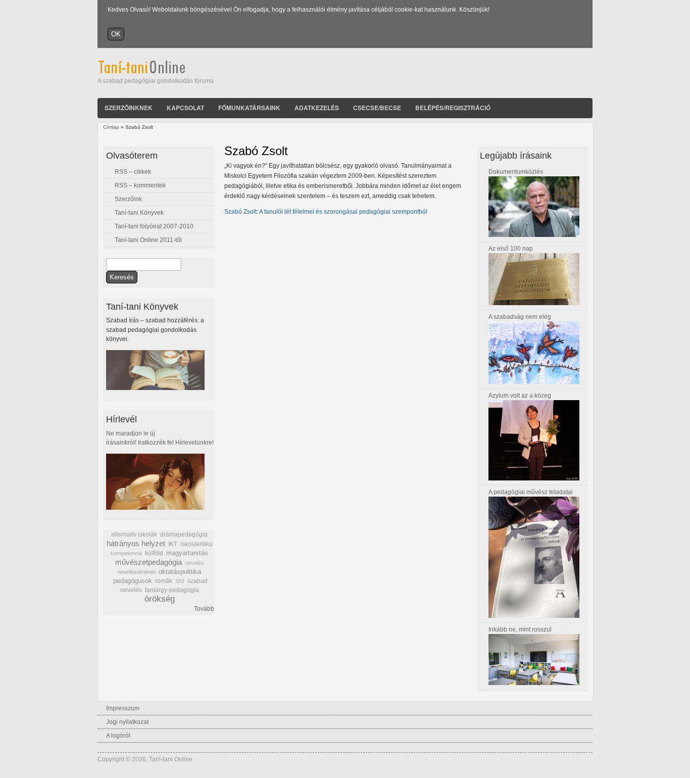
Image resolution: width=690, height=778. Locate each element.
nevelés (194, 563)
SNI (179, 581)
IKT (172, 544)
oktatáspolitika (180, 571)
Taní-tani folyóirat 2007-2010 (154, 226)
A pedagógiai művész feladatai (530, 492)
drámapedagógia (184, 534)
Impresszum (122, 708)
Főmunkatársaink (249, 107)
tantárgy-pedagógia (172, 590)
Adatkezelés (316, 107)
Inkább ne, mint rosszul (520, 629)
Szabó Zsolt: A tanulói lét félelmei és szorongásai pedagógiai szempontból (325, 211)
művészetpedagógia (148, 562)
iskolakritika (196, 544)
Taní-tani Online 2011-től (148, 240)
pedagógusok (132, 581)
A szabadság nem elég (519, 316)
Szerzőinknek (129, 107)
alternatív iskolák (134, 534)
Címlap (111, 127)
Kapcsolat (185, 107)
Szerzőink (128, 199)
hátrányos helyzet (136, 543)
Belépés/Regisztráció (452, 107)
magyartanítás (187, 553)
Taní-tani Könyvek (139, 212)
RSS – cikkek (133, 171)
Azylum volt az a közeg (519, 395)
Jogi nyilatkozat (127, 721)
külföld (154, 553)
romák (163, 581)
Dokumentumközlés (515, 171)
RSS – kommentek (140, 185)
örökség (159, 599)
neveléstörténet (137, 572)
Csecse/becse (377, 107)
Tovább (204, 608)
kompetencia (126, 553)
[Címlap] (155, 71)
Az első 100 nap (510, 248)
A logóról (118, 735)
